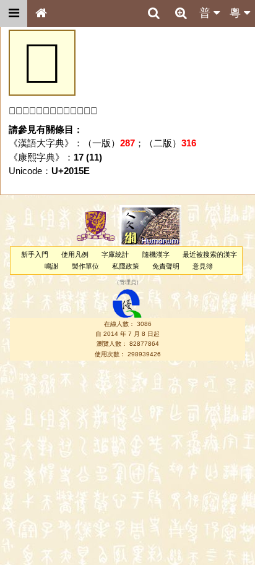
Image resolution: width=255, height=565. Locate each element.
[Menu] (13, 13)
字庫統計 (115, 254)
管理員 (127, 283)
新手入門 (34, 254)
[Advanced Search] (180, 13)
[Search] (153, 13)
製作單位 (85, 266)
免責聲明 (165, 266)
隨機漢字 (156, 254)
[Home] (40, 13)
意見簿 (202, 266)
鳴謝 (51, 266)
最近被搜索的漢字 (210, 254)
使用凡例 (75, 254)
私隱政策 (125, 266)
